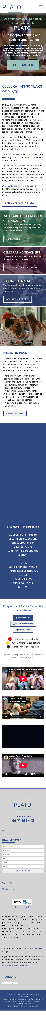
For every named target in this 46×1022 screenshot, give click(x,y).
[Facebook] (14, 820)
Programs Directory (24, 624)
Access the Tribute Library (21, 267)
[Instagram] (27, 820)
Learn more (13, 239)
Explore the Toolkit (15, 413)
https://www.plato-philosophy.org (15, 999)
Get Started (23, 65)
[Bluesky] (23, 820)
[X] (19, 820)
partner (31, 922)
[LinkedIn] (32, 820)
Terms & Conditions (25, 1001)
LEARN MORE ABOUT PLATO (19, 203)
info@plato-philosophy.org (15, 965)
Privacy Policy (11, 1001)
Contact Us (10, 889)
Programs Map (23, 618)
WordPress (27, 1004)
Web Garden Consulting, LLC (27, 1006)
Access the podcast (17, 299)
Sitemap (37, 1001)
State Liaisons (24, 630)
